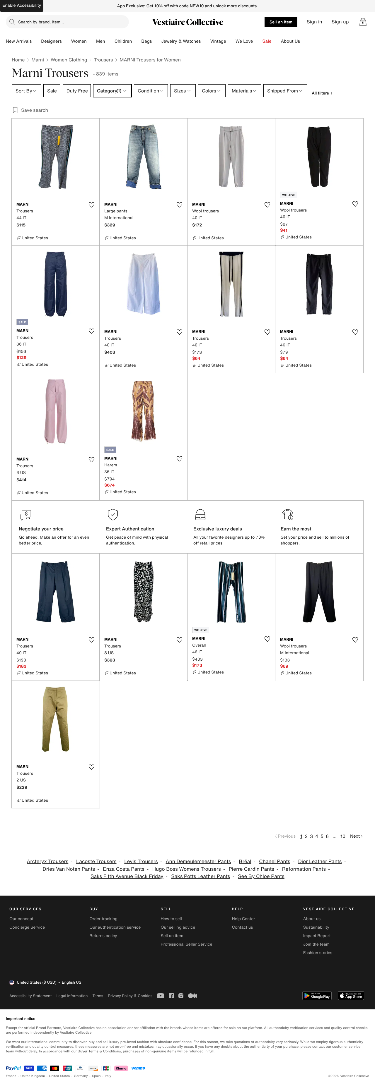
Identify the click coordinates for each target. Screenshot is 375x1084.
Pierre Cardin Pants (251, 869)
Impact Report (317, 936)
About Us (290, 41)
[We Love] (257, 41)
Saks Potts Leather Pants (200, 876)
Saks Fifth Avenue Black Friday (127, 876)
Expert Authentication (130, 528)
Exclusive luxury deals (217, 528)
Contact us (242, 927)
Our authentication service (115, 927)
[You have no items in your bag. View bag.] (363, 22)
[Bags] (156, 41)
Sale (267, 41)
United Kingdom (33, 1076)
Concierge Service (27, 927)
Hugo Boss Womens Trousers (186, 869)
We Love (244, 41)
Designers (51, 41)
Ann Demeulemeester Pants (198, 861)
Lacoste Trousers (96, 861)
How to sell (171, 919)
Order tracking (103, 919)
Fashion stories (317, 953)
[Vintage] (231, 41)
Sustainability (316, 927)
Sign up (340, 22)
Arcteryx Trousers (47, 861)
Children (123, 41)
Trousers (103, 59)
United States (59, 1076)
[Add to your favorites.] (91, 204)
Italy (108, 1076)
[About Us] (304, 41)
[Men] (110, 41)
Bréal (245, 861)
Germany (81, 1076)
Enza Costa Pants (123, 869)
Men (100, 41)
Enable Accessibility (21, 5)
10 (342, 836)
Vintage (218, 41)
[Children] (136, 41)
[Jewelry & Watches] (205, 41)
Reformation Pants (304, 869)
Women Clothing (69, 59)
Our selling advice (178, 927)
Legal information (72, 996)
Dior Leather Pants (320, 861)
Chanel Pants (274, 861)
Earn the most (296, 528)
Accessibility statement (30, 996)
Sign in (314, 22)
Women (79, 41)
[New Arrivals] (36, 41)
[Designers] (66, 41)
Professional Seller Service (186, 944)
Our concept (21, 919)
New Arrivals (19, 41)
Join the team (316, 944)
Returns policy (103, 936)
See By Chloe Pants (261, 876)
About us (312, 919)
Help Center (243, 919)
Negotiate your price (41, 528)
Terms (97, 996)
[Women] (91, 41)
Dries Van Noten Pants (69, 869)
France (11, 1076)
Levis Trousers (141, 861)
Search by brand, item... (41, 22)
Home (18, 59)
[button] (363, 22)
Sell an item (281, 22)
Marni (37, 59)
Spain (96, 1076)
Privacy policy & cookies (130, 996)
